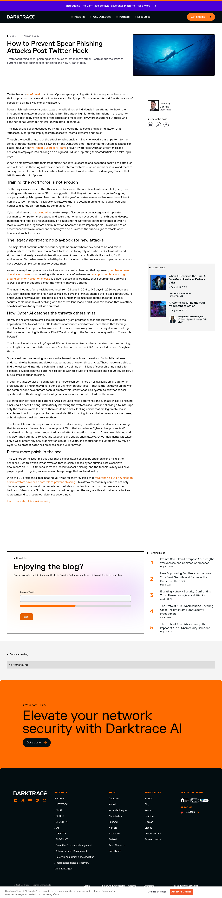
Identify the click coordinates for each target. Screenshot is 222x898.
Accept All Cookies (181, 892)
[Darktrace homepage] (21, 16)
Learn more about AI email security (28, 501)
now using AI (40, 212)
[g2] (37, 800)
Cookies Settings (157, 892)
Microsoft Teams (56, 148)
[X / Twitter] (23, 800)
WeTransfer (37, 148)
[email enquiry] (44, 800)
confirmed (33, 94)
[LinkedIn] (15, 800)
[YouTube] (30, 800)
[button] (78, 17)
